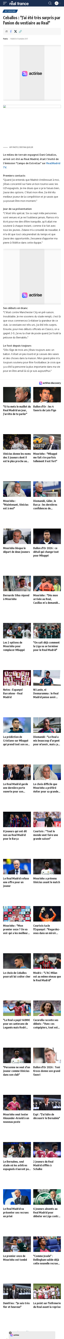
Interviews (10, 11)
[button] (5, 3)
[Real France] (20, 3)
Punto (5, 39)
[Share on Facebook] (11, 31)
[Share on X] (15, 31)
